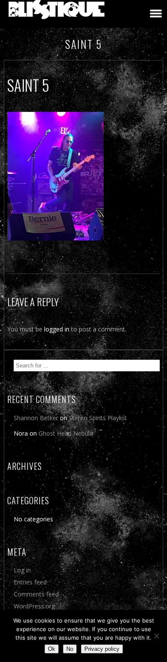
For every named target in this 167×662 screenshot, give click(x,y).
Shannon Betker (36, 418)
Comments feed (36, 594)
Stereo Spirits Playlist (98, 418)
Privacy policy (101, 649)
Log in (22, 570)
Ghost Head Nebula (66, 433)
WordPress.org (34, 606)
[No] (156, 636)
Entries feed (30, 582)
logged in (56, 329)
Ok (51, 649)
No (69, 649)
